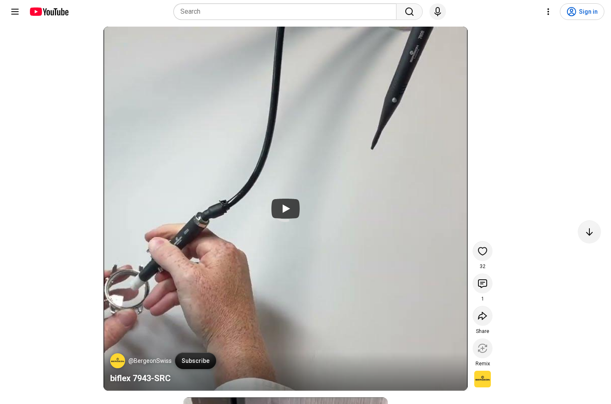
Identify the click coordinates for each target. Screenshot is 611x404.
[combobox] (287, 12)
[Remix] (483, 348)
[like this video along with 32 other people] (483, 251)
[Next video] (589, 232)
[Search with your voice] (437, 11)
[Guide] (15, 12)
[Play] (285, 209)
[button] (117, 360)
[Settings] (548, 12)
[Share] (483, 316)
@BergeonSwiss (150, 360)
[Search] (409, 11)
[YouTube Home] (48, 11)
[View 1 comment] (483, 283)
